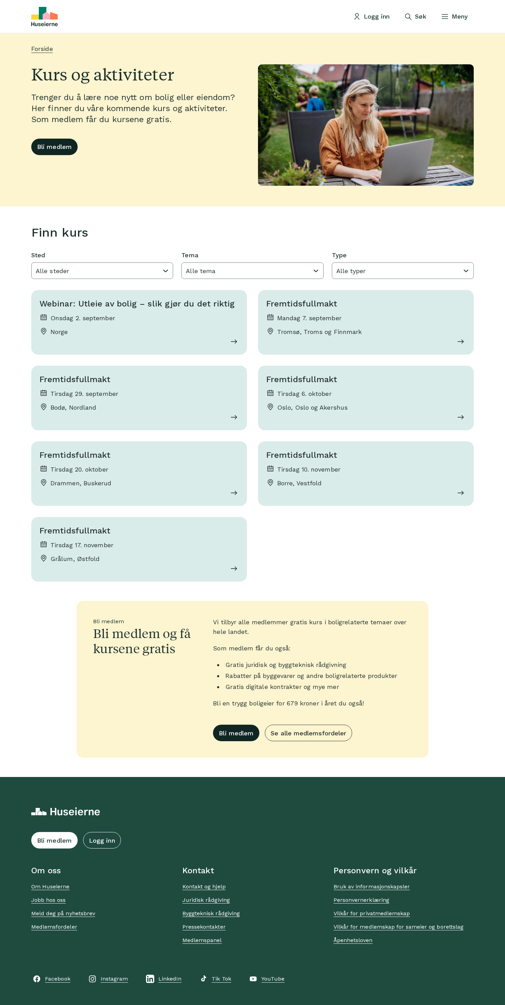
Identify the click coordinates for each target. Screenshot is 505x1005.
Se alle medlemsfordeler (308, 733)
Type (339, 255)
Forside (42, 48)
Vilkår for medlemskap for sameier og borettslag (398, 926)
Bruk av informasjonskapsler (372, 886)
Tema (189, 255)
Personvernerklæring (361, 900)
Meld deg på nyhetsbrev (63, 913)
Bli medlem (54, 146)
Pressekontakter (204, 926)
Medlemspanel (202, 940)
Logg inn (102, 840)
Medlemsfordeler (54, 926)
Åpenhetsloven (353, 940)
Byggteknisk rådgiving (211, 913)
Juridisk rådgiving (206, 900)
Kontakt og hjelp (204, 886)
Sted (38, 255)
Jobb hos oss (48, 900)
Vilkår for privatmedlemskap (372, 913)
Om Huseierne (50, 886)
